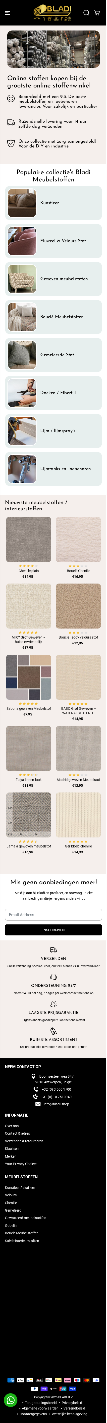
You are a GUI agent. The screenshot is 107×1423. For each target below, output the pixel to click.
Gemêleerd (13, 1210)
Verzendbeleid (74, 1408)
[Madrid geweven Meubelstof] (78, 748)
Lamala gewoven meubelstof (28, 846)
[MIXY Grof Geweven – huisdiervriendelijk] (28, 606)
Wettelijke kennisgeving (69, 1414)
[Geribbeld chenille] (78, 814)
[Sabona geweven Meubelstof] (28, 677)
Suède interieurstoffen (22, 1241)
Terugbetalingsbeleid (41, 1403)
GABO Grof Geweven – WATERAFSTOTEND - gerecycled (78, 711)
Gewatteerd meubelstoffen (25, 1218)
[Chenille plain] (28, 539)
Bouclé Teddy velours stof (78, 637)
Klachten (12, 1149)
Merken (10, 1156)
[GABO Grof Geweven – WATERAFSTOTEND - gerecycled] (78, 677)
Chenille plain (29, 571)
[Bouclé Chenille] (78, 539)
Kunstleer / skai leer (20, 1188)
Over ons (12, 1126)
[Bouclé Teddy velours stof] (78, 606)
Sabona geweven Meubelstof (28, 709)
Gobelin (11, 1226)
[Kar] (97, 12)
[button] (8, 12)
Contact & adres (17, 1133)
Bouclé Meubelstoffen (22, 1233)
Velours (11, 1195)
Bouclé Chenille (78, 571)
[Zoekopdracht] (86, 12)
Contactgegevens (33, 1414)
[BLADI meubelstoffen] (52, 12)
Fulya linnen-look (29, 780)
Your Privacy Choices (21, 1164)
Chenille (11, 1203)
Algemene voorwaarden (40, 1408)
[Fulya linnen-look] (28, 748)
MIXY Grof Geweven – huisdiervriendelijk (29, 639)
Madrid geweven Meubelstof (78, 780)
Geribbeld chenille (78, 846)
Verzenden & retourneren (24, 1141)
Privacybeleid (72, 1403)
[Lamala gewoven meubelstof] (28, 814)
